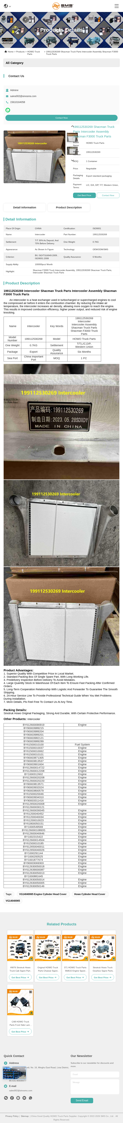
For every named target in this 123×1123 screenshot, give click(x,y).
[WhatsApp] (7, 110)
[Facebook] (12, 1099)
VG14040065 (13, 901)
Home (11, 51)
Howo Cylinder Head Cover (89, 894)
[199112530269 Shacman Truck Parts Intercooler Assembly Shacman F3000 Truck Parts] (34, 155)
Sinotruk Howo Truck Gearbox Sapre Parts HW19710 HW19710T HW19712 (102, 969)
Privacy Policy (11, 1116)
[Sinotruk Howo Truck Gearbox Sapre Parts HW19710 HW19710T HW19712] (103, 948)
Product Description (69, 207)
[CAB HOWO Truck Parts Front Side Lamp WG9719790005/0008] (20, 1002)
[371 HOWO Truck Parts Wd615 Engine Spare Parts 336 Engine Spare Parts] (75, 948)
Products (20, 51)
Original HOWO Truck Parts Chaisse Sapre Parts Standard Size (48, 969)
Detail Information (24, 207)
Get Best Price (84, 195)
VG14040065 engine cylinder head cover (42, 894)
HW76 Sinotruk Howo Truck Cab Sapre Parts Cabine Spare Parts (20, 969)
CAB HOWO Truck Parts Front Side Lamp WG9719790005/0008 (20, 1023)
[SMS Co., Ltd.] (62, 6)
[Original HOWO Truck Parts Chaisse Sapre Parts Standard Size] (48, 948)
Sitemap (25, 1116)
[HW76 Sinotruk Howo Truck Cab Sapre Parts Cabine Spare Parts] (20, 948)
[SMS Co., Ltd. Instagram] (18, 1099)
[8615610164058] (30, 1099)
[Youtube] (24, 1099)
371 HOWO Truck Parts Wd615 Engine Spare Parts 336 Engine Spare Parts (75, 969)
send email (82, 1100)
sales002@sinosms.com (23, 96)
